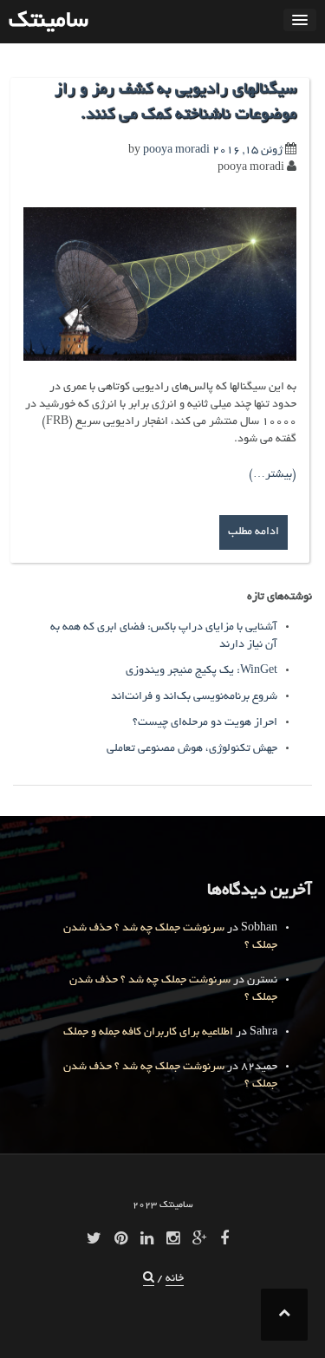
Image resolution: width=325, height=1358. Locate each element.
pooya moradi (176, 151)
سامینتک (48, 22)
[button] (148, 1279)
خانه (175, 1279)
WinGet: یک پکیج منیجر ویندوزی (201, 671)
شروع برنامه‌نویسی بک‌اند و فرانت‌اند (194, 697)
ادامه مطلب (253, 532)
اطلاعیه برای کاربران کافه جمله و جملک (148, 1033)
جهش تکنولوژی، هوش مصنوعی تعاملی (192, 749)
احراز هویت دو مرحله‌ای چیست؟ (205, 723)
